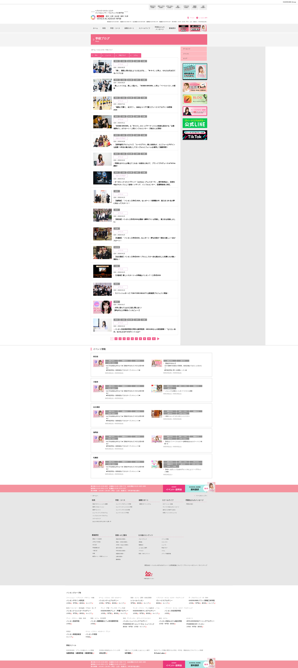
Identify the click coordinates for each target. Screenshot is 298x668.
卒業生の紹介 (189, 504)
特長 (93, 500)
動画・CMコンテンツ (144, 553)
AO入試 (95, 544)
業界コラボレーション (98, 507)
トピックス (164, 542)
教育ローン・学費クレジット (100, 556)
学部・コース (120, 500)
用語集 (140, 542)
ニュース (108, 55)
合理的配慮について (175, 565)
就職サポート (144, 500)
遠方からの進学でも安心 (169, 509)
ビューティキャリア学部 (122, 512)
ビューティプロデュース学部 (123, 504)
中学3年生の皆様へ (186, 7)
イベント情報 (165, 539)
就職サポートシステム (145, 504)
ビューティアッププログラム (100, 512)
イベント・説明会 (174, 488)
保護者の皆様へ (195, 7)
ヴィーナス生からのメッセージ (171, 507)
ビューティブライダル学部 (123, 509)
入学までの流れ (97, 541)
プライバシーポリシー (190, 565)
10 (149, 339)
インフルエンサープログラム (100, 515)
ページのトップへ (201, 495)
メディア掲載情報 (166, 553)
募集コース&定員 (97, 539)
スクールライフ (97, 518)
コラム (136, 55)
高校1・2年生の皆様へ (161, 7)
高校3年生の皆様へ (153, 7)
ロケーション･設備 (168, 504)
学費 (94, 553)
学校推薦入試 (96, 547)
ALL (96, 55)
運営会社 (147, 565)
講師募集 (118, 559)
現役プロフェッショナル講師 (100, 504)
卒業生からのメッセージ (194, 500)
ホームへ (95, 495)
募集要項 (95, 535)
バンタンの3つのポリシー (160, 565)
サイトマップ (203, 565)
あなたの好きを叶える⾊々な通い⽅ (102, 521)
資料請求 (196, 488)
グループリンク (143, 539)
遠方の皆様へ (178, 7)
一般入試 (95, 550)
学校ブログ (122, 55)
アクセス (192, 17)
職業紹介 (141, 545)
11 (154, 339)
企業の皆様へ (203, 7)
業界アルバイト (97, 509)
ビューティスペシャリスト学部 (124, 507)
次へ (158, 338)
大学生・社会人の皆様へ (169, 7)
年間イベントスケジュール (170, 512)
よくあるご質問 (203, 17)
